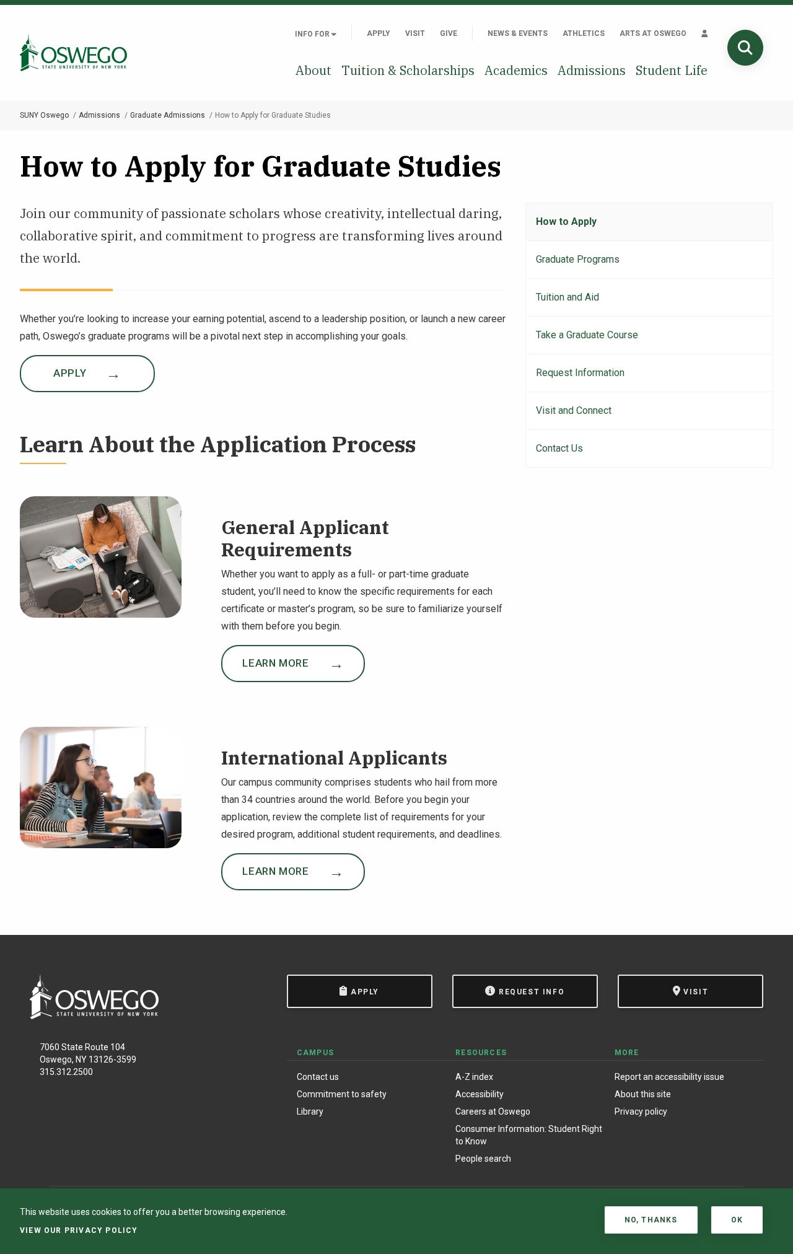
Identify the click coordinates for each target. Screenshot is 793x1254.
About (313, 70)
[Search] (745, 48)
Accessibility (479, 1094)
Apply (378, 33)
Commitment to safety (342, 1094)
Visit (415, 33)
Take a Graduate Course (587, 335)
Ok (737, 1220)
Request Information (580, 373)
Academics (516, 70)
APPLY (69, 373)
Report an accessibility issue (669, 1077)
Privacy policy (641, 1111)
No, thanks (651, 1220)
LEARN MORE (275, 663)
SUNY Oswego (44, 115)
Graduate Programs (578, 259)
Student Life (672, 70)
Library (310, 1111)
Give (448, 33)
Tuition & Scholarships (408, 70)
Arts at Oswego (653, 33)
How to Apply (566, 221)
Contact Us (559, 448)
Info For (313, 34)
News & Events (518, 33)
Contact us (318, 1077)
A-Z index (474, 1077)
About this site (643, 1094)
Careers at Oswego (492, 1111)
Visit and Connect (573, 410)
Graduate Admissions (167, 115)
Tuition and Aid (567, 297)
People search (483, 1159)
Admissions (592, 70)
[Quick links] (704, 33)
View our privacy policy (79, 1230)
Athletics (584, 33)
